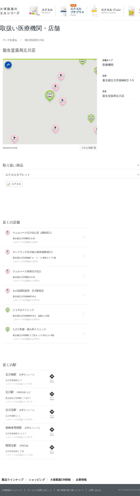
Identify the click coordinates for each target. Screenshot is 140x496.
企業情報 (81, 479)
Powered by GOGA (10, 148)
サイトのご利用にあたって (39, 490)
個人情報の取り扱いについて (70, 490)
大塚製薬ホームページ (12, 490)
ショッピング (37, 479)
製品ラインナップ (13, 479)
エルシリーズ (9, 11)
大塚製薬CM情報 (60, 479)
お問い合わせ (95, 490)
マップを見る (10, 40)
